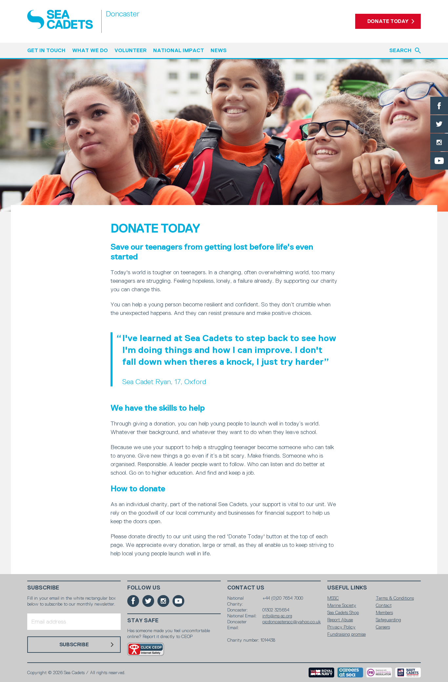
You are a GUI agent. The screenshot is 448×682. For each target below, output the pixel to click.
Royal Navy (321, 672)
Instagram (439, 142)
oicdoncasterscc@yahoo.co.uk (291, 621)
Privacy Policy (341, 627)
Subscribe (43, 588)
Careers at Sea (350, 672)
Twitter (439, 124)
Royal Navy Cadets (408, 672)
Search (400, 50)
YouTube (439, 161)
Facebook (439, 105)
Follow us (143, 588)
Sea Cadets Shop (343, 612)
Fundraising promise (346, 634)
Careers (383, 627)
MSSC (333, 598)
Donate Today (388, 21)
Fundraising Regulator (379, 672)
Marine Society (341, 605)
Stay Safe (143, 620)
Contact (384, 605)
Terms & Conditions (395, 598)
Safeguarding (388, 619)
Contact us (245, 588)
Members (384, 612)
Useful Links (347, 588)
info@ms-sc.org (277, 615)
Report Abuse (340, 619)
